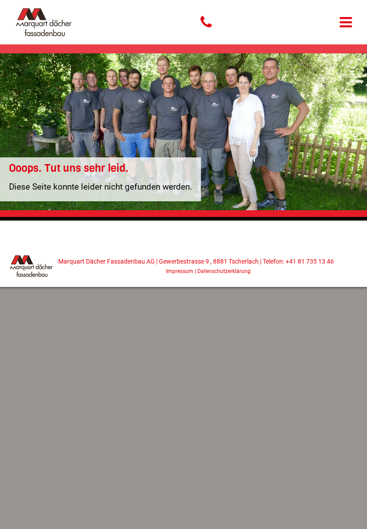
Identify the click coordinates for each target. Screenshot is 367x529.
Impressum (179, 271)
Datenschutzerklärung (224, 271)
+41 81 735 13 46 (310, 261)
